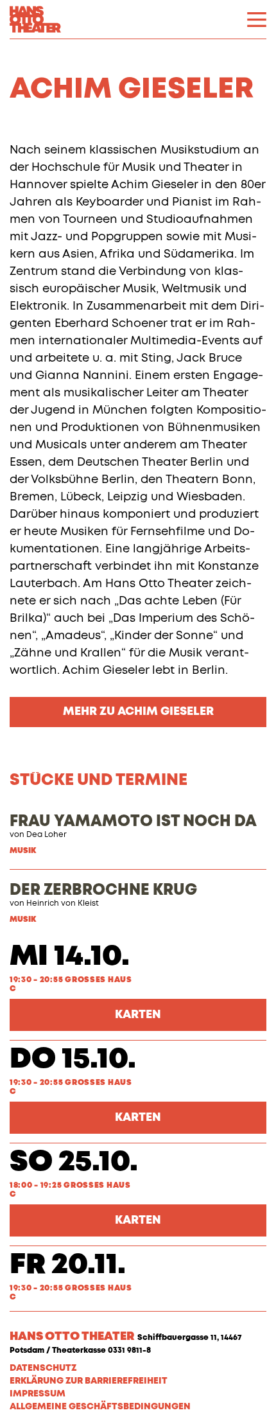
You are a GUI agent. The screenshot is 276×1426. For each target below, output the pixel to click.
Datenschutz (43, 1368)
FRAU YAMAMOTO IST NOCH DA (133, 821)
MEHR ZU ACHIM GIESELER (138, 711)
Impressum (37, 1393)
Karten (138, 1015)
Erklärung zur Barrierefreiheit (89, 1381)
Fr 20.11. (68, 1265)
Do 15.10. (73, 1059)
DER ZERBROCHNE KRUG (103, 890)
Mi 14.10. (70, 956)
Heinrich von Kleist (62, 904)
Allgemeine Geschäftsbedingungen (100, 1406)
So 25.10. (74, 1162)
